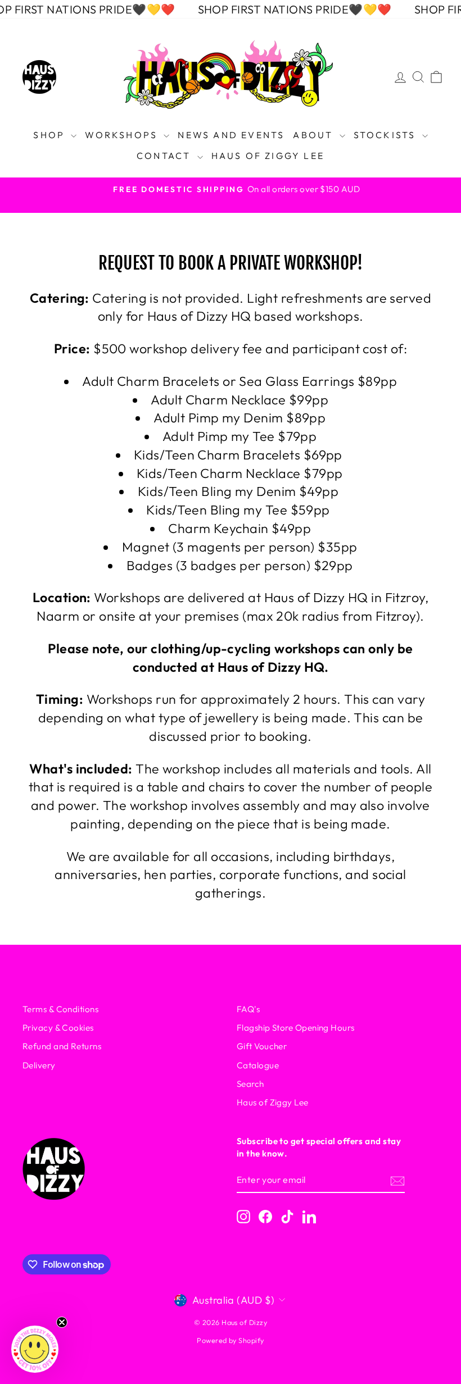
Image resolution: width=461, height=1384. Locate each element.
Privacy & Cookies (58, 1027)
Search (250, 1083)
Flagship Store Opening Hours (296, 1027)
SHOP (50, 134)
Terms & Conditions (60, 1009)
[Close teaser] (61, 1322)
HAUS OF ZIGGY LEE (267, 155)
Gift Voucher (262, 1046)
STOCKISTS (386, 134)
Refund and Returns (61, 1046)
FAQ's (248, 1009)
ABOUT (314, 134)
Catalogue (258, 1065)
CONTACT (166, 155)
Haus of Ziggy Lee (273, 1102)
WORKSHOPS (123, 134)
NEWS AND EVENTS (231, 134)
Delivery (39, 1065)
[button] (34, 1349)
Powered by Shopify (230, 1340)
